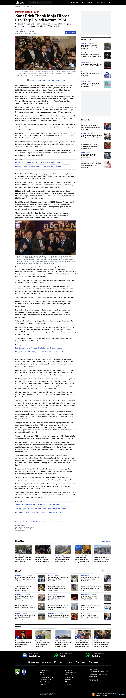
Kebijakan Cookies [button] (70, 675)
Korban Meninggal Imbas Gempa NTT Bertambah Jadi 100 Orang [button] (58, 616)
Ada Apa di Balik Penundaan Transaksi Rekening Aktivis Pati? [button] (91, 55)
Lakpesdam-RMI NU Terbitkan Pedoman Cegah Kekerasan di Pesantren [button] (25, 579)
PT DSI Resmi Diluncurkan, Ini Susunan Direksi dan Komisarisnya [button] (90, 607)
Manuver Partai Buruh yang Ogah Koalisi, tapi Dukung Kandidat (38, 162)
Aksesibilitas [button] (69, 670)
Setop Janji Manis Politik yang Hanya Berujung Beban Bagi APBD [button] (90, 127)
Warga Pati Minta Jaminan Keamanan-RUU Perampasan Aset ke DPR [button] (82, 560)
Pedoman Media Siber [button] (47, 677)
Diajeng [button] (90, 2)
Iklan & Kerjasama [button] (45, 682)
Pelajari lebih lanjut (101, 695)
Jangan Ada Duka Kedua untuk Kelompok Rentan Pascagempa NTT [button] (89, 146)
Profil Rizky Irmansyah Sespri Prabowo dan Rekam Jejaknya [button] (42, 644)
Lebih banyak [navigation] (106, 541)
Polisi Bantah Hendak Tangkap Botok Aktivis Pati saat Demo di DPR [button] (91, 588)
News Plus (29, 6)
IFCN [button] (66, 682)
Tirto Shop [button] (68, 684)
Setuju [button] (121, 694)
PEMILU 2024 (35, 522)
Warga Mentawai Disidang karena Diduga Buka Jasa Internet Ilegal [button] (56, 598)
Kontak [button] (42, 672)
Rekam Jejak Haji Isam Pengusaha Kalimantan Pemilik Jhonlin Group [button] (101, 644)
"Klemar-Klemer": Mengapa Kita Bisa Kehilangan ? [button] (90, 84)
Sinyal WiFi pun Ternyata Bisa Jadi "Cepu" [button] (90, 74)
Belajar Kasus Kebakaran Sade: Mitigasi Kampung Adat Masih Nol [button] (90, 46)
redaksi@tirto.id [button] (93, 679)
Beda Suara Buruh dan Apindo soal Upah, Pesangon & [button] (25, 617)
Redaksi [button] (42, 675)
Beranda (17, 6)
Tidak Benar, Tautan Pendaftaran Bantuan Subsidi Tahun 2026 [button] (91, 65)
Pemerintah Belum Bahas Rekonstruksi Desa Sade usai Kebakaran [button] (89, 598)
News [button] (83, 2)
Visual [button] (103, 2)
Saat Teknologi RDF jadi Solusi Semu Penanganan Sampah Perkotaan (40, 508)
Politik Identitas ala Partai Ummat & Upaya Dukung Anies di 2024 (39, 512)
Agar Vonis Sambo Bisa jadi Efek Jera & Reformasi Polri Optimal (38, 505)
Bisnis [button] (97, 2)
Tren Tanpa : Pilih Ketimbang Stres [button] (91, 136)
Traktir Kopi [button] (71, 33)
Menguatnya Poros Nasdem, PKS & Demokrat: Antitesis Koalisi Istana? (40, 352)
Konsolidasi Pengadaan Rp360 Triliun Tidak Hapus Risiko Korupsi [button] (89, 156)
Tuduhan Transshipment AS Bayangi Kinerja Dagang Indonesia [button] (23, 588)
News (23, 6)
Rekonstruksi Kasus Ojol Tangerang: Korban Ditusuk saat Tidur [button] (90, 617)
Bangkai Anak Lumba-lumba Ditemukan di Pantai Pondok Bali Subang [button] (24, 598)
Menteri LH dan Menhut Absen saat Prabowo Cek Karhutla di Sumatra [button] (58, 607)
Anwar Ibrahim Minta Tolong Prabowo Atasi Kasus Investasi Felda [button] (82, 644)
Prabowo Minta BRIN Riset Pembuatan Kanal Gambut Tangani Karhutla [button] (56, 588)
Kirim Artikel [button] (69, 677)
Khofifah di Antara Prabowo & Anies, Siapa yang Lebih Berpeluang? (39, 166)
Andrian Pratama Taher (22, 30)
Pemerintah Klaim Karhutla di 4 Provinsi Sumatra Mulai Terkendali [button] (90, 579)
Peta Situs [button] (68, 679)
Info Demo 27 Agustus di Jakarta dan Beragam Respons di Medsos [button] (63, 644)
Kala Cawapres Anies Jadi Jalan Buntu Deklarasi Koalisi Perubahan (39, 348)
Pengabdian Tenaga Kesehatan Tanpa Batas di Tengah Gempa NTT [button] (102, 559)
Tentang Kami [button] (44, 670)
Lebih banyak (106, 571)
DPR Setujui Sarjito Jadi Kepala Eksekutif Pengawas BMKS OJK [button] (25, 606)
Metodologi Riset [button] (45, 679)
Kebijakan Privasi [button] (70, 672)
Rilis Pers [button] (43, 684)
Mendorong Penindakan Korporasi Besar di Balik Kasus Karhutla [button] (62, 559)
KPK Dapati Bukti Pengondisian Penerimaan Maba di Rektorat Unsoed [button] (58, 579)
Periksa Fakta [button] (74, 2)
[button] (19, 2)
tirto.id (17, 85)
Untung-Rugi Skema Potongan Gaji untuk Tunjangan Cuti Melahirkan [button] (91, 165)
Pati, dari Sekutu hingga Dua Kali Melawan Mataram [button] (23, 644)
